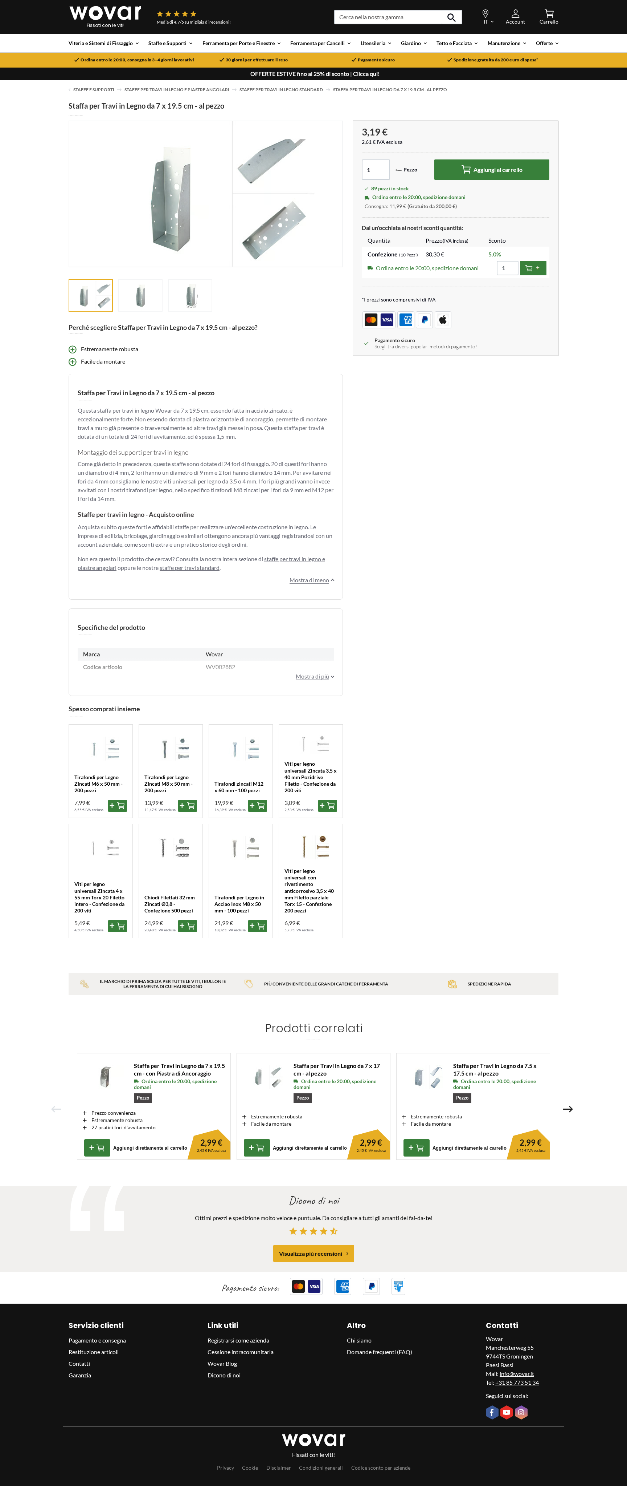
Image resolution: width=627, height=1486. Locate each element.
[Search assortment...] (452, 17)
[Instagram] (522, 1413)
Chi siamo (359, 1340)
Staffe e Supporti (93, 89)
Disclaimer (278, 1468)
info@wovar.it (517, 1373)
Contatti (79, 1363)
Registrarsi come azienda (238, 1340)
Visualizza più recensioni (310, 1253)
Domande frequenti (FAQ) (379, 1351)
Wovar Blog (222, 1363)
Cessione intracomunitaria (241, 1351)
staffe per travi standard (190, 567)
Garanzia (80, 1375)
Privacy (225, 1468)
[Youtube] (507, 1413)
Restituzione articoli (94, 1351)
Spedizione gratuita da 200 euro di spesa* (496, 59)
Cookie (250, 1468)
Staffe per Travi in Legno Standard (281, 89)
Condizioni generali (321, 1468)
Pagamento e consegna (97, 1340)
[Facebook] (493, 1413)
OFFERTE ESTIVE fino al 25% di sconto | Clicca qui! (315, 73)
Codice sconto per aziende (380, 1468)
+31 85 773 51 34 (517, 1382)
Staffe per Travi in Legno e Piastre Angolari (176, 89)
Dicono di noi (224, 1375)
